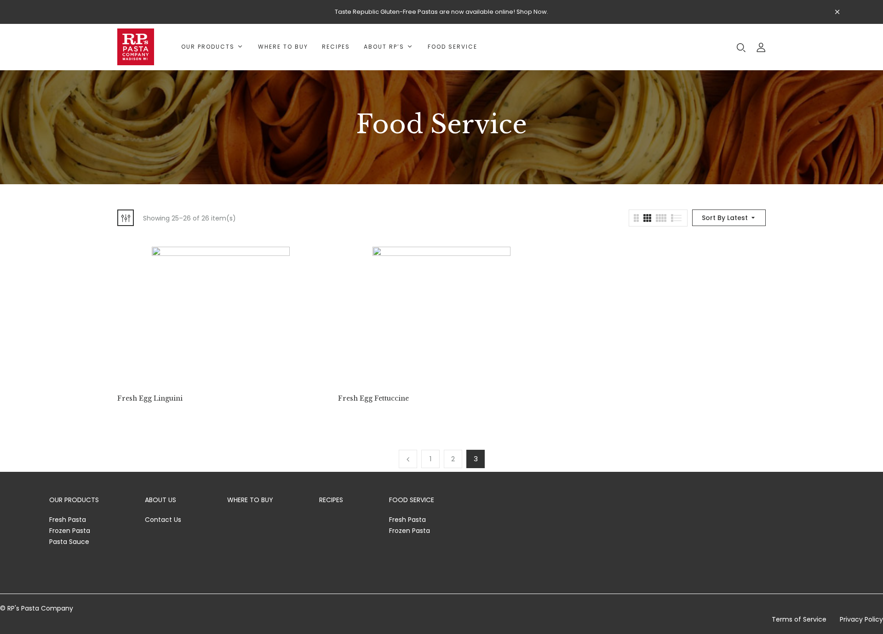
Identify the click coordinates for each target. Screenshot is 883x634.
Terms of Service (799, 619)
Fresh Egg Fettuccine (373, 398)
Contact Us (163, 519)
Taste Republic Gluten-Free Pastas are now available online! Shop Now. (441, 11)
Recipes (331, 499)
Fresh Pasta (67, 519)
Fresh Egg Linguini (150, 398)
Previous (408, 459)
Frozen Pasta (69, 530)
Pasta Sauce (69, 541)
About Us (160, 499)
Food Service (411, 499)
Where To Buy (250, 499)
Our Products (74, 499)
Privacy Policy (861, 619)
